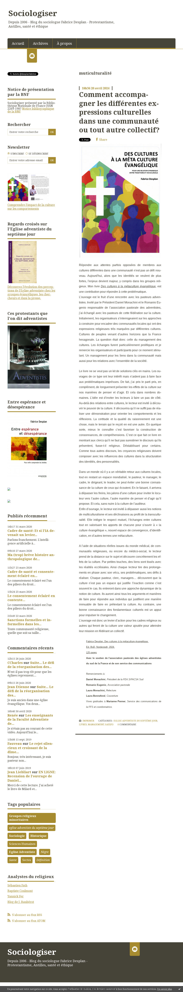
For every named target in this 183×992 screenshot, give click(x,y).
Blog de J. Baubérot (21, 902)
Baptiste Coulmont (20, 891)
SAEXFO (109, 724)
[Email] (32, 56)
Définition (43, 860)
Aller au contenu (13, 3)
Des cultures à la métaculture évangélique (128, 286)
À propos (64, 43)
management (96, 724)
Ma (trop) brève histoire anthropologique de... (31, 557)
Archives (40, 43)
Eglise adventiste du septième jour (135, 720)
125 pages (91, 652)
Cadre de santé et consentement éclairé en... (31, 573)
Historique (38, 836)
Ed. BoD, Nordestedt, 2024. (100, 647)
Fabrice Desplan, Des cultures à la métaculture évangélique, (117, 641)
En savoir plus (164, 989)
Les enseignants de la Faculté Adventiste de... (30, 719)
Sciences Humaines (22, 844)
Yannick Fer (16, 896)
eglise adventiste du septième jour (31, 828)
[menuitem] (18, 43)
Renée (13, 715)
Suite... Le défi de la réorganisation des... (31, 664)
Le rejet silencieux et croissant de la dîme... (30, 747)
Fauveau (15, 743)
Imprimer (88, 720)
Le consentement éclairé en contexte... (31, 598)
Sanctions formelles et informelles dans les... (30, 622)
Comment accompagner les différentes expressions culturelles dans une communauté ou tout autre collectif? (119, 112)
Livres (83, 724)
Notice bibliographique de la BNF (31, 110)
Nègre (45, 852)
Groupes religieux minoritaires (22, 818)
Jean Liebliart (19, 772)
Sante (13, 860)
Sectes (26, 860)
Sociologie (17, 836)
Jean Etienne (18, 687)
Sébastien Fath (17, 885)
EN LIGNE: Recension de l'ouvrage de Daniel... (32, 776)
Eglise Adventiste (22, 852)
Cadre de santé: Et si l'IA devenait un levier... (31, 532)
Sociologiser (32, 13)
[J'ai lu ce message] (179, 989)
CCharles (15, 662)
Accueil (18, 43)
